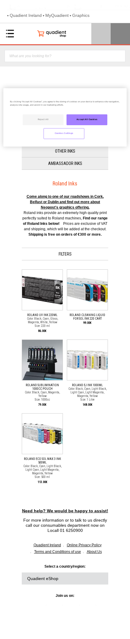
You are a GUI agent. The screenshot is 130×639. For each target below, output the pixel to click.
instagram (40, 624)
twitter (57, 607)
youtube (90, 607)
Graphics (80, 15)
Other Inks (65, 151)
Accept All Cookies (86, 119)
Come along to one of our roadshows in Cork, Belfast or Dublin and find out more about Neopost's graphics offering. (65, 201)
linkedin (40, 607)
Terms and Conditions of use (57, 552)
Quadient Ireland (26, 15)
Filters (65, 254)
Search (118, 56)
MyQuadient (57, 15)
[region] (65, 117)
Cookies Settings (64, 133)
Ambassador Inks (65, 163)
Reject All (43, 119)
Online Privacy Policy (84, 545)
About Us (94, 552)
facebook (73, 607)
